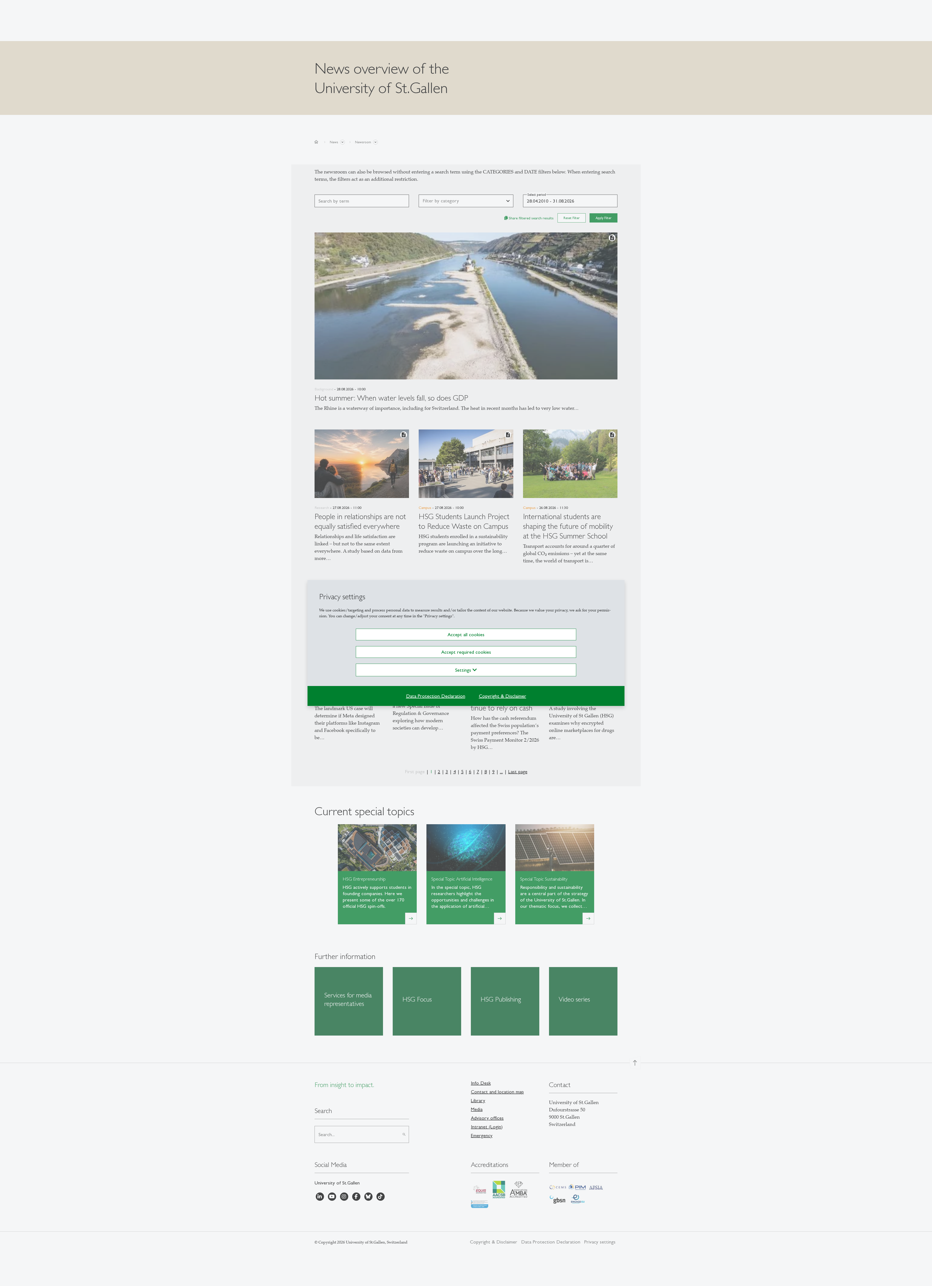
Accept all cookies (466, 634)
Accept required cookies (466, 652)
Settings (464, 670)
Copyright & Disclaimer (502, 696)
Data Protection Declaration (435, 696)
